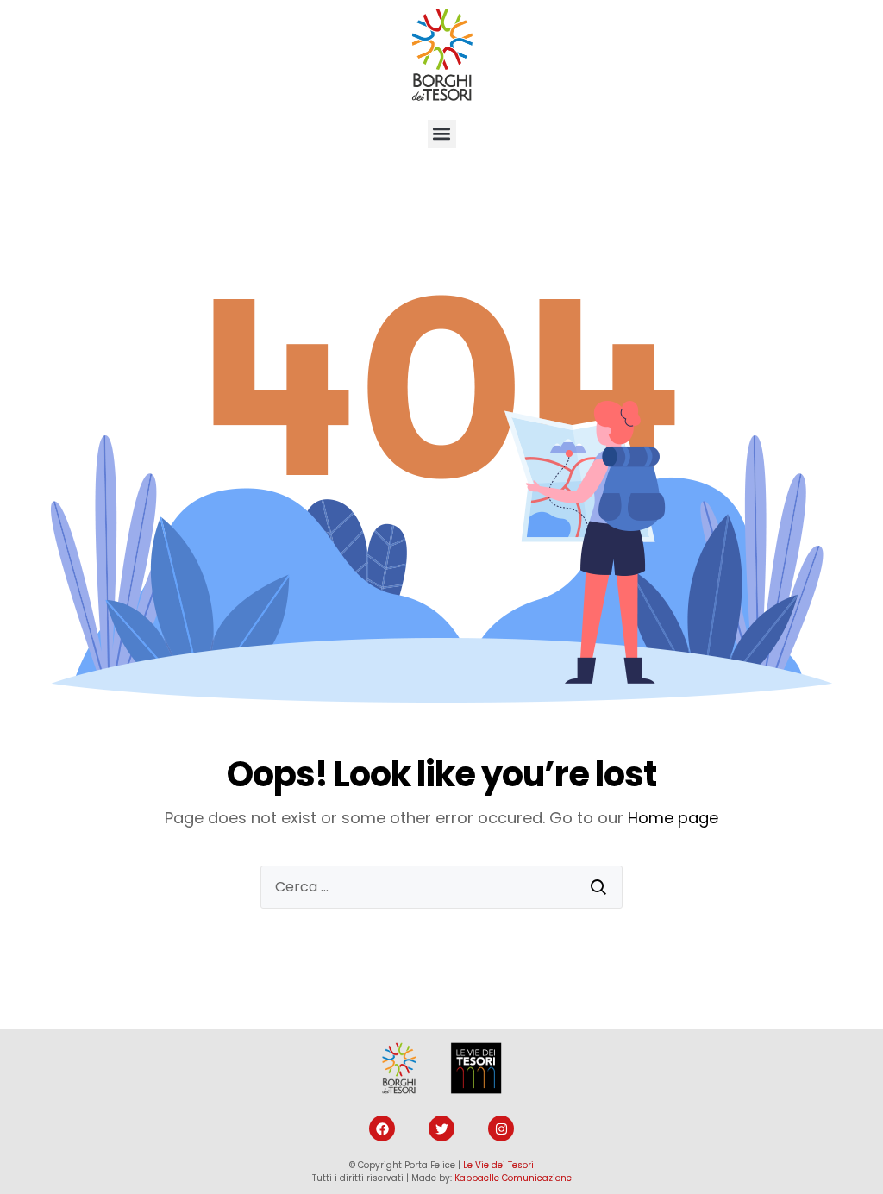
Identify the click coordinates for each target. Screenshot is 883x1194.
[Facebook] (382, 1128)
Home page (673, 817)
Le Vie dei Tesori (498, 1165)
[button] (442, 134)
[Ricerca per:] (441, 887)
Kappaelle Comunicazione (513, 1178)
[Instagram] (501, 1128)
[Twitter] (441, 1128)
